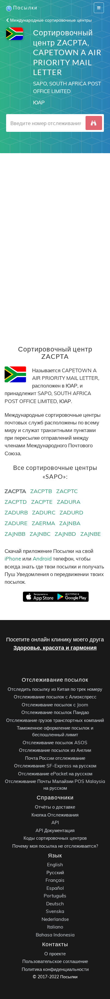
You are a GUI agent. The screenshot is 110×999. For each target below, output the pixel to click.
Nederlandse (55, 919)
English (55, 864)
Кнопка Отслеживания (55, 814)
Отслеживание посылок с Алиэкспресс (55, 697)
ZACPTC (67, 491)
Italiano (55, 927)
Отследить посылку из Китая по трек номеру (55, 689)
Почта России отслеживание (55, 758)
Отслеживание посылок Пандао (55, 712)
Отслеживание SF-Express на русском (55, 766)
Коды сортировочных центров (55, 838)
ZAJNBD (65, 533)
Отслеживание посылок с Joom (55, 704)
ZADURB (16, 512)
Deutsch (55, 904)
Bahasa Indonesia (55, 935)
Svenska (55, 911)
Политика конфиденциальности (55, 969)
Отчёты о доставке (55, 807)
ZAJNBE (90, 533)
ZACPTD (16, 501)
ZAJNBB (15, 533)
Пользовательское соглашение (55, 961)
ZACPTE (42, 501)
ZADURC (43, 512)
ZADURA (68, 501)
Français (55, 880)
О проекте (55, 953)
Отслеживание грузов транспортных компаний (55, 720)
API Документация (55, 830)
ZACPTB (41, 491)
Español (55, 888)
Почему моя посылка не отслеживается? (55, 846)
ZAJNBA (69, 523)
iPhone (13, 558)
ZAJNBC (40, 533)
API (55, 822)
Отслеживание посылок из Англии (55, 750)
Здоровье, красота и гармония (55, 647)
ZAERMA (43, 523)
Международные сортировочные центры (50, 20)
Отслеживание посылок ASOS (55, 742)
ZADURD (71, 512)
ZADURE (16, 523)
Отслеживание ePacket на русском (55, 773)
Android (42, 558)
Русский (55, 872)
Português (55, 896)
